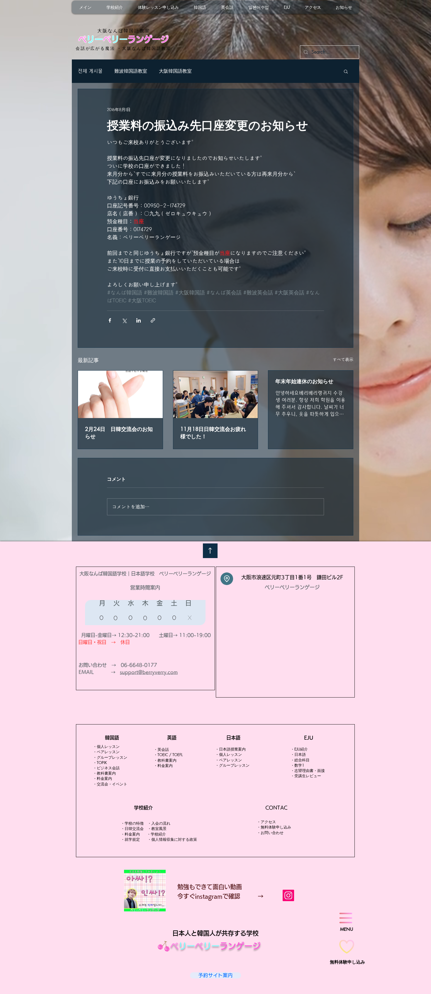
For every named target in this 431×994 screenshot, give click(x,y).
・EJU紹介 (299, 749)
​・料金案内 (102, 778)
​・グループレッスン (110, 757)
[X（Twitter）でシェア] (124, 320)
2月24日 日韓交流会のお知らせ (119, 432)
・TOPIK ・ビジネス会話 (106, 765)
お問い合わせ (272, 832)
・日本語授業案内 (230, 749)
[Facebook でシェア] (110, 320)
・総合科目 (300, 760)
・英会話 (161, 749)
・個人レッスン (106, 746)
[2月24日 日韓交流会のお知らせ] (120, 394)
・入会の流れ (158, 823)
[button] (346, 71)
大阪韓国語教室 (175, 71)
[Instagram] (288, 895)
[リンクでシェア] (153, 320)
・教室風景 (158, 828)
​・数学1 (297, 765)
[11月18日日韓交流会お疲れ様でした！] (215, 394)
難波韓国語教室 (130, 71)
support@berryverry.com (149, 672)
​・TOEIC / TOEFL (168, 754)
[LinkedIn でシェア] (138, 320)
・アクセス (266, 821)
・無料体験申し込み (274, 827)
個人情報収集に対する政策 (174, 839)
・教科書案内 (104, 773)
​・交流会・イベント (110, 784)
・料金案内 (131, 834)
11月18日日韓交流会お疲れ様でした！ (213, 432)
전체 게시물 (90, 71)
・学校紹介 (156, 834)
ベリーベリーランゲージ (292, 587)
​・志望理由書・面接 (308, 770)
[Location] (226, 578)
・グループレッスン (232, 765)
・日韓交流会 (132, 828)
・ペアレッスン (106, 751)
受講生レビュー (307, 775)
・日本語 (300, 754)
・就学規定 (130, 839)
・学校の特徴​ (132, 823)
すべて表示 (343, 359)
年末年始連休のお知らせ (304, 381)
